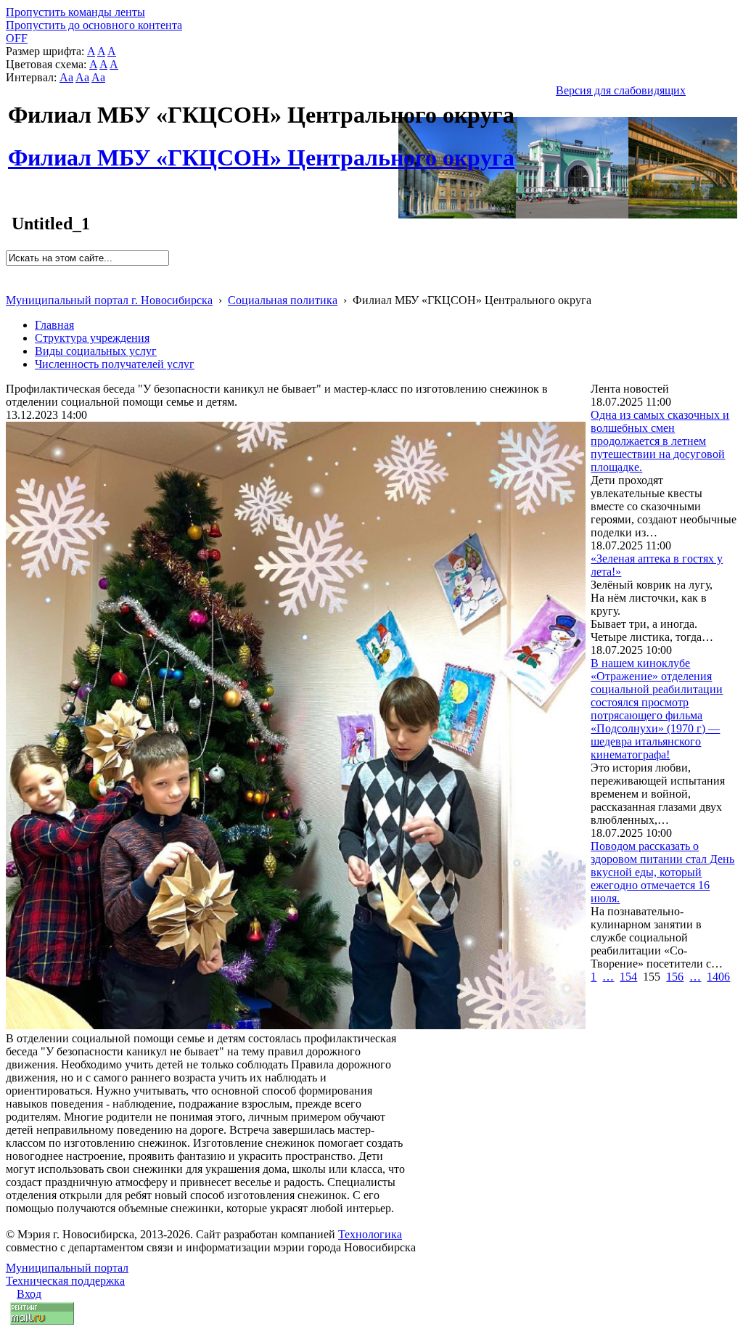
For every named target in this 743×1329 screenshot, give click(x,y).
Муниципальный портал (67, 1267)
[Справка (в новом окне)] (12, 285)
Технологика (370, 1234)
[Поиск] (10, 272)
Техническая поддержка (65, 1281)
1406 (718, 976)
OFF (17, 38)
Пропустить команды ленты (75, 12)
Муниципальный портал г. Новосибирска (109, 300)
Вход (29, 1294)
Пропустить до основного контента (94, 25)
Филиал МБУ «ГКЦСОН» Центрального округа (261, 149)
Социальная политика (282, 300)
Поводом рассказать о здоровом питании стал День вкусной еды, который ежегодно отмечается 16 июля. (662, 872)
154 (628, 976)
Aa (66, 77)
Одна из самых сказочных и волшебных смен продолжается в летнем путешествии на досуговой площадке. (660, 441)
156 (675, 976)
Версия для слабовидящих (621, 90)
